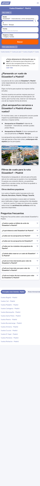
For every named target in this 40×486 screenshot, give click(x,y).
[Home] (6, 3)
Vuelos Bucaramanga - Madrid (11, 323)
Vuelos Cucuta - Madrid (9, 330)
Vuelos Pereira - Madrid (9, 319)
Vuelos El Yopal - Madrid (9, 334)
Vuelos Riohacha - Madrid (10, 341)
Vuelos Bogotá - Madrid (9, 297)
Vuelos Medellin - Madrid (9, 305)
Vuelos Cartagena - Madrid (10, 308)
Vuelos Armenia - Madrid (9, 327)
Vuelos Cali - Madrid (8, 301)
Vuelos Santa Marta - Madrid (10, 316)
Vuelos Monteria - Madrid (9, 338)
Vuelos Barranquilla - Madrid (10, 312)
